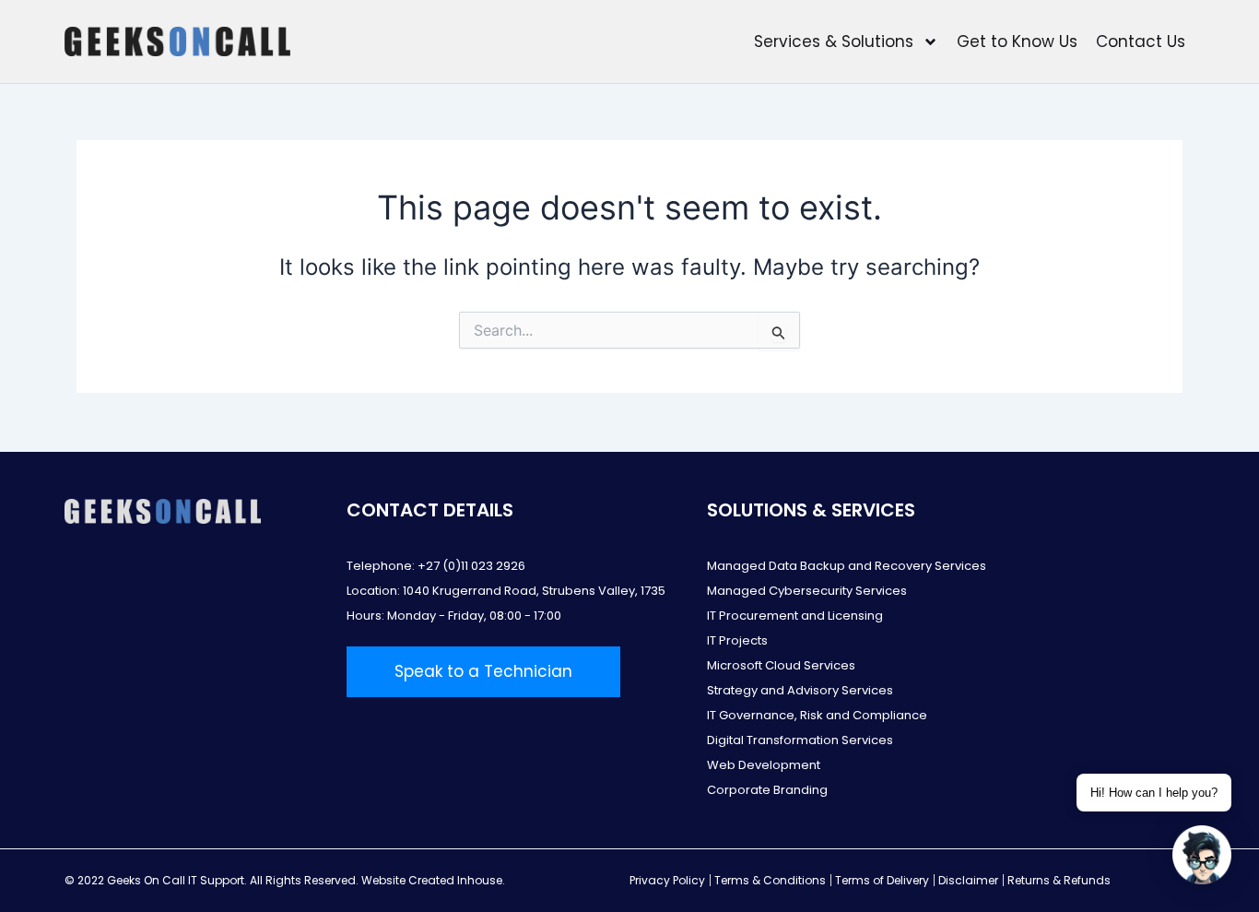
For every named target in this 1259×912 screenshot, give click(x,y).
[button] (1201, 854)
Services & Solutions (833, 41)
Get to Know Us (1017, 41)
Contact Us (1140, 41)
